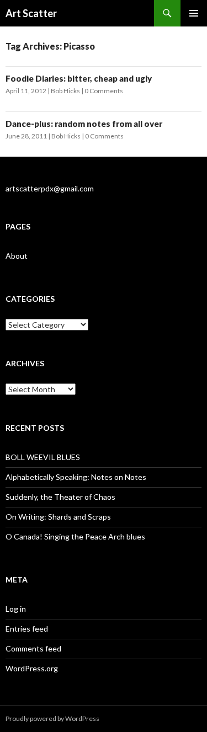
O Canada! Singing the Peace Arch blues (75, 536)
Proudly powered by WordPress (52, 718)
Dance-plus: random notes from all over (84, 124)
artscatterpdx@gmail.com (50, 188)
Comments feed (33, 648)
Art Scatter (31, 13)
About (17, 255)
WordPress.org (32, 668)
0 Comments (103, 91)
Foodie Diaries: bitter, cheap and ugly (79, 78)
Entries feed (27, 628)
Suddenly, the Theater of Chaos (60, 496)
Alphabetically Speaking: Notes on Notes (76, 477)
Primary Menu (194, 13)
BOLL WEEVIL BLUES (43, 457)
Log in (16, 608)
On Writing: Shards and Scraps (58, 516)
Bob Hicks (65, 91)
